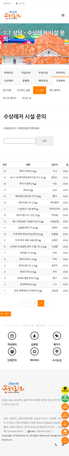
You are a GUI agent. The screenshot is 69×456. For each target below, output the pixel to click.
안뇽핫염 (54, 221)
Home (11, 54)
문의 (25, 190)
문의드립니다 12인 (25, 215)
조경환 (54, 246)
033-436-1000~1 (56, 445)
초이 (55, 271)
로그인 (22, 3)
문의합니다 (25, 252)
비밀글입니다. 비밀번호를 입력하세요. (22, 128)
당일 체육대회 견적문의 (25, 290)
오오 (55, 252)
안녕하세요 (25, 284)
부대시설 (43, 72)
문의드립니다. (25, 202)
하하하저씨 (54, 208)
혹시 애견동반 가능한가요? (25, 221)
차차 (55, 259)
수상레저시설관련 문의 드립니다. (25, 246)
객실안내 (26, 72)
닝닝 (55, 190)
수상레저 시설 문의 (27, 208)
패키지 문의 (25, 171)
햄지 (55, 196)
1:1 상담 (32, 54)
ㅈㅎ (55, 284)
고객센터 (21, 54)
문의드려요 (25, 271)
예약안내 (43, 80)
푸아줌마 (54, 202)
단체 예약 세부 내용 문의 (27, 240)
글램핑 (25, 80)
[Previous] (22, 303)
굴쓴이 (54, 265)
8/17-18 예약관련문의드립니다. (25, 177)
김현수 (54, 227)
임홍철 (54, 234)
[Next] (47, 303)
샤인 (55, 183)
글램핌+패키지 (25, 227)
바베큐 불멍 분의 (25, 278)
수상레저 (8, 80)
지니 (55, 171)
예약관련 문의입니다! (25, 196)
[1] (32, 171)
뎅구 (55, 278)
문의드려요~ (25, 259)
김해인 (54, 240)
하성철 (54, 215)
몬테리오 (8, 72)
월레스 (54, 177)
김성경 (54, 290)
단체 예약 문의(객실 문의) (25, 234)
